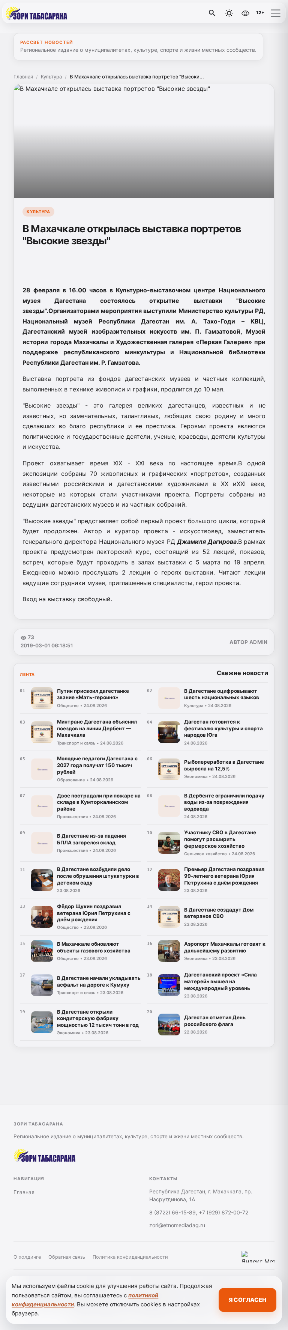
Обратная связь (66, 1257)
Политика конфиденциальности (130, 1257)
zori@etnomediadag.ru (177, 1225)
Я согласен (247, 1299)
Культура (51, 77)
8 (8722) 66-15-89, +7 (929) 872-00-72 (198, 1212)
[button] (275, 13)
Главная (23, 77)
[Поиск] (212, 13)
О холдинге (27, 1257)
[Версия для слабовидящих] (245, 13)
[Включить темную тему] (229, 13)
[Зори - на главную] (36, 13)
